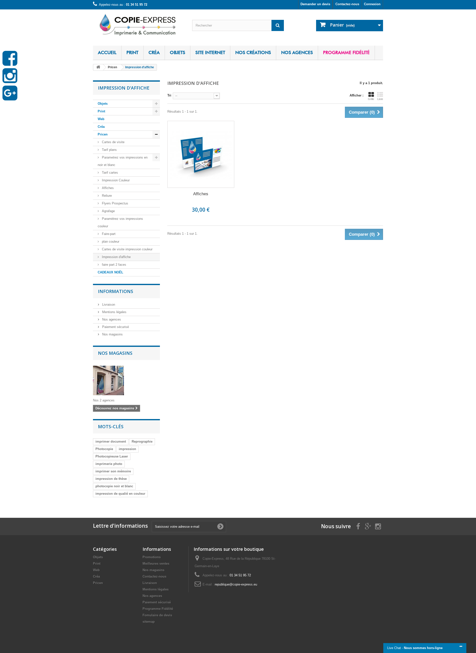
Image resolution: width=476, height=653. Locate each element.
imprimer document (110, 441)
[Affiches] (201, 154)
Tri (169, 95)
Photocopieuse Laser (111, 456)
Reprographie (142, 441)
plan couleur (110, 241)
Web (101, 119)
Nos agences (297, 52)
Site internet (210, 52)
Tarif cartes (109, 172)
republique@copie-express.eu (236, 584)
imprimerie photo (108, 464)
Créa (154, 52)
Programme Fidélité (346, 52)
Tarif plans (109, 150)
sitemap (149, 621)
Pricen (103, 134)
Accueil (107, 52)
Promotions (152, 557)
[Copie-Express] (139, 24)
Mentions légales (113, 312)
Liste (380, 99)
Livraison (108, 304)
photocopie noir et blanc (114, 486)
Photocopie (104, 449)
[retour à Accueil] (98, 67)
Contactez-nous (347, 4)
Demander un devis (315, 4)
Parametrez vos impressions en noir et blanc (123, 161)
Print (132, 52)
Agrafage (108, 211)
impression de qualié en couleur (120, 493)
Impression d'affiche (116, 257)
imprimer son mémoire (113, 471)
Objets (177, 52)
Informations (115, 291)
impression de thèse (111, 479)
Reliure (106, 195)
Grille (371, 99)
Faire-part (108, 234)
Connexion (372, 4)
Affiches (107, 188)
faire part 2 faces (113, 264)
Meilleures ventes (156, 563)
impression (127, 449)
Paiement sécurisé (115, 327)
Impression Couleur (115, 180)
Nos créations (253, 52)
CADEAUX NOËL (110, 272)
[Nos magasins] (126, 380)
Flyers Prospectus (114, 203)
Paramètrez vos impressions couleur (120, 222)
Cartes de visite (112, 142)
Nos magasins (112, 334)
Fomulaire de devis (157, 615)
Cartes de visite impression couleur (126, 249)
